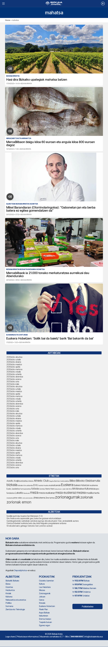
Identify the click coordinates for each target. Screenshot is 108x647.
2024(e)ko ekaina (13, 418)
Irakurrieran (58, 489)
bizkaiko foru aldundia (25, 485)
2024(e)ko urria (12, 408)
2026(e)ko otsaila (13, 371)
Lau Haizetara (44, 587)
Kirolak (8, 593)
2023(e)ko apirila (13, 453)
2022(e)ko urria (12, 467)
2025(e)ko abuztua (14, 386)
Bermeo (57, 481)
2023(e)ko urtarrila (13, 460)
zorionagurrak (67, 497)
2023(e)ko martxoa (14, 455)
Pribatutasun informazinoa (27, 636)
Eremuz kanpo (45, 619)
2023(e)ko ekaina (13, 448)
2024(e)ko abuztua (14, 413)
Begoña (51, 481)
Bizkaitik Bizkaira (12, 580)
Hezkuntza (10, 590)
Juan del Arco (67, 489)
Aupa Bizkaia (44, 612)
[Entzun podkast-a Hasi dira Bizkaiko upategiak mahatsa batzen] (10, 69)
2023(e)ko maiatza (14, 450)
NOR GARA (12, 538)
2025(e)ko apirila (13, 394)
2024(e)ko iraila (12, 411)
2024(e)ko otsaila (13, 428)
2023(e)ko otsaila (13, 457)
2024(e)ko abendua (14, 403)
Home (7, 20)
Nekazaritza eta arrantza (15, 599)
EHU (35, 485)
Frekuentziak (82, 576)
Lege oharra (10, 636)
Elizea (7, 583)
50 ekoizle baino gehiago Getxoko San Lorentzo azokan (29, 526)
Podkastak (47, 576)
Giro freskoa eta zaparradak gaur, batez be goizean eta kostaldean (33, 518)
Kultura (42, 583)
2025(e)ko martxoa (14, 396)
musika (90, 492)
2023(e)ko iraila (12, 440)
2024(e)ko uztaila (13, 416)
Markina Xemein (85, 588)
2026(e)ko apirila (13, 367)
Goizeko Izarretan (46, 580)
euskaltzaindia (54, 485)
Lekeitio (19, 492)
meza (34, 492)
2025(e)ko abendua (14, 376)
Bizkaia (82, 580)
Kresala (42, 603)
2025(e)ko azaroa (13, 379)
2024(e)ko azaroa (13, 406)
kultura (81, 488)
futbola (35, 488)
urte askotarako (27, 498)
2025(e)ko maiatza (14, 391)
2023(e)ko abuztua (14, 443)
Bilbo (72, 480)
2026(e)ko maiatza (14, 364)
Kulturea (89, 488)
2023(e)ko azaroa (13, 435)
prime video (17, 498)
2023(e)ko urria (12, 438)
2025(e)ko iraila (12, 384)
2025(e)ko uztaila (13, 389)
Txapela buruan (45, 622)
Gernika (42, 489)
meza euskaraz (47, 492)
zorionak (86, 497)
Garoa (41, 599)
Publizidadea (87, 606)
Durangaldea (84, 584)
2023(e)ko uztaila (13, 445)
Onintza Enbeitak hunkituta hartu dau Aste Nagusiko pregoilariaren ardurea (36, 523)
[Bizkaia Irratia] (54, 3)
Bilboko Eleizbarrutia (88, 480)
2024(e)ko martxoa (14, 425)
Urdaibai (82, 595)
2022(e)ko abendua (14, 462)
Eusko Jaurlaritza (13, 489)
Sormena (9, 606)
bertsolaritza (64, 481)
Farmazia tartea (25, 489)
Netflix (96, 493)
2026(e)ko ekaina (13, 362)
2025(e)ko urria (12, 381)
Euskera (67, 485)
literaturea (27, 493)
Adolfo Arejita (13, 480)
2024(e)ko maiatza (14, 421)
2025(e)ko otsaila (13, 399)
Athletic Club (41, 480)
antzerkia (24, 481)
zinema (42, 497)
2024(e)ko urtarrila (13, 430)
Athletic (30, 481)
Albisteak (12, 576)
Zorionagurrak (44, 593)
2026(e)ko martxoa (14, 369)
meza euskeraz (65, 492)
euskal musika (43, 485)
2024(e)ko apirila (13, 423)
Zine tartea (50, 497)
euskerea (94, 485)
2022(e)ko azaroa (13, 465)
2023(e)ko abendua (14, 433)
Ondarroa (82, 591)
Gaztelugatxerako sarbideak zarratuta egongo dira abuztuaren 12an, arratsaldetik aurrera (42, 521)
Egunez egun (44, 625)
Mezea (42, 590)
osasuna (9, 498)
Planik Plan (43, 609)
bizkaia (11, 485)
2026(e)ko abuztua (14, 357)
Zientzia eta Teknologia (15, 609)
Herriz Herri (49, 489)
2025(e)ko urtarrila (13, 401)
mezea (81, 493)
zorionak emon (18, 502)
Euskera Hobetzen (81, 485)
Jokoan (42, 596)
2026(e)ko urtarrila (13, 374)
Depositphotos (20, 570)
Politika (8, 603)
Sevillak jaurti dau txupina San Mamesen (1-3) (24, 516)
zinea (36, 497)
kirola (75, 488)
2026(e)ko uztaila (13, 359)
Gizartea (9, 587)
